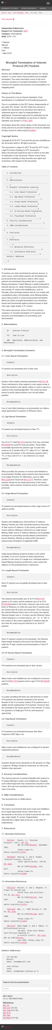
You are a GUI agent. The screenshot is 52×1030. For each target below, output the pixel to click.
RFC (27, 13)
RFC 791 (24, 843)
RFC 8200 (8, 864)
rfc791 (22, 852)
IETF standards (18, 13)
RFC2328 (6, 480)
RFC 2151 (15, 895)
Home (4, 13)
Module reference (29, 8)
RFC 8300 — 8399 (36, 13)
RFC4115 (44, 381)
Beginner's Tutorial (10, 8)
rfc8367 (33, 130)
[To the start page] (6, 1027)
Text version (7, 19)
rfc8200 (22, 874)
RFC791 (21, 442)
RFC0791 (33, 845)
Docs (9, 13)
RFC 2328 (11, 912)
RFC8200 (6, 445)
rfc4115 (22, 943)
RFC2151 (28, 480)
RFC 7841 (28, 121)
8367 (26, 31)
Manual (43, 8)
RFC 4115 (41, 935)
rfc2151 (22, 904)
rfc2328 (22, 921)
